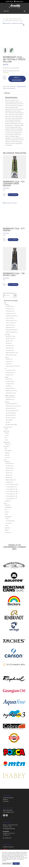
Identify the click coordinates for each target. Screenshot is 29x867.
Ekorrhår (7, 512)
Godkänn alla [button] (16, 863)
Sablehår (7, 530)
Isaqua (7, 518)
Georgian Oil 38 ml (10, 383)
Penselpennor (8, 501)
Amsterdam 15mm (10, 463)
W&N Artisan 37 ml (10, 399)
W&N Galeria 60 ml (10, 327)
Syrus (7, 525)
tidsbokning (12, 828)
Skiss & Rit (7, 455)
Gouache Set (9, 363)
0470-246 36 (9, 810)
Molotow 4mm (9, 477)
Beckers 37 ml (9, 379)
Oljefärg (11, 18)
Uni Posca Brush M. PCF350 (12, 484)
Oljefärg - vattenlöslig (9, 395)
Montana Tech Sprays (10, 417)
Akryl (6, 448)
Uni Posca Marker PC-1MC (11, 489)
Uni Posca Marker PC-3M (11, 494)
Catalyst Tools (8, 444)
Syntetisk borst (8, 532)
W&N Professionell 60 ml (11, 332)
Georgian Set (9, 386)
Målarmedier (6, 431)
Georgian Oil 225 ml (10, 381)
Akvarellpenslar (8, 507)
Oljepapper (7, 453)
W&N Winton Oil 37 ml (11, 393)
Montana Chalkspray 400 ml (12, 410)
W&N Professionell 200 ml (12, 329)
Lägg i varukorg (17, 79)
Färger (7, 18)
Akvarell (6, 433)
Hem (4, 18)
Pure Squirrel (9, 523)
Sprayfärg (7, 401)
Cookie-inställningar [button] (7, 863)
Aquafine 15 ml (9, 359)
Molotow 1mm (9, 472)
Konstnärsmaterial (8, 427)
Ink (5, 368)
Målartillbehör (7, 442)
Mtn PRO (8, 422)
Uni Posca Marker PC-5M (11, 496)
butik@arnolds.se (10, 812)
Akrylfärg (7, 304)
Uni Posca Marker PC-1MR (11, 491)
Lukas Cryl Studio (10, 318)
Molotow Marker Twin (11, 480)
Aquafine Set (9, 343)
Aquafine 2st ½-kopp (10, 336)
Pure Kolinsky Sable (10, 520)
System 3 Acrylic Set (10, 325)
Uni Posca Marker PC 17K (11, 486)
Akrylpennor (7, 461)
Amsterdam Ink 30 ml (10, 313)
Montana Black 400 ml (11, 408)
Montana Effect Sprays (11, 413)
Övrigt (6, 428)
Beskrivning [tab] (7, 93)
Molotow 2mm (9, 475)
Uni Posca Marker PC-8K (11, 498)
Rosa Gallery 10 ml (10, 348)
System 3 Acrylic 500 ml (11, 320)
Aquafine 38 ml (9, 361)
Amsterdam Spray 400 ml (11, 315)
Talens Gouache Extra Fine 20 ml (13, 366)
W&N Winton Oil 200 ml (11, 390)
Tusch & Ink (7, 457)
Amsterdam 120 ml (10, 306)
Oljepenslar (7, 528)
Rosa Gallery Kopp (10, 350)
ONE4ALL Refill (9, 482)
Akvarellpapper (8, 450)
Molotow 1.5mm (9, 470)
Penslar (5, 503)
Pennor (5, 460)
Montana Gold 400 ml (11, 415)
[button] (23, 25)
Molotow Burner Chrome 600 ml (13, 406)
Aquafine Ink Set (9, 341)
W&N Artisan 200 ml (10, 397)
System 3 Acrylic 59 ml (11, 322)
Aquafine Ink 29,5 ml (10, 338)
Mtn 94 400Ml (9, 420)
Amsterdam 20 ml (10, 308)
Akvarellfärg (7, 334)
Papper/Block (7, 446)
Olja (6, 437)
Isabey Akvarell (8, 516)
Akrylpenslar (7, 505)
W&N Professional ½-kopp (12, 352)
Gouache (7, 357)
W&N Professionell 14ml (11, 355)
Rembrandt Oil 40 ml (10, 388)
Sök (15, 295)
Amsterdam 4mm (10, 468)
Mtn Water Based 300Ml (11, 424)
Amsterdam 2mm (10, 465)
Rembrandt (12, 88)
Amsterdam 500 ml (10, 311)
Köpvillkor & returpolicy (8, 847)
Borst (6, 509)
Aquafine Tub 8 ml (10, 345)
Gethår (6, 514)
